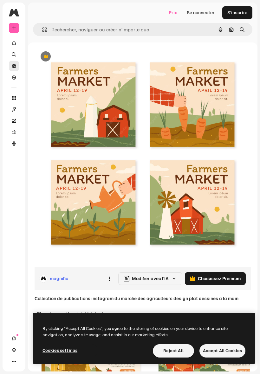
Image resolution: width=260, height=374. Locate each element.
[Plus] (14, 361)
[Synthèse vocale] (14, 144)
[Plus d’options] (109, 278)
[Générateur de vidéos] (14, 132)
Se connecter (201, 13)
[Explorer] (14, 77)
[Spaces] (14, 109)
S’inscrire (237, 13)
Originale (76, 57)
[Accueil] (14, 43)
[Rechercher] (14, 54)
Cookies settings (59, 350)
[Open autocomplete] (42, 29)
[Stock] (14, 66)
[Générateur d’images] (14, 121)
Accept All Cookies (222, 350)
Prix (173, 13)
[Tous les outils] (14, 98)
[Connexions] (14, 338)
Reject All (173, 350)
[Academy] (14, 350)
